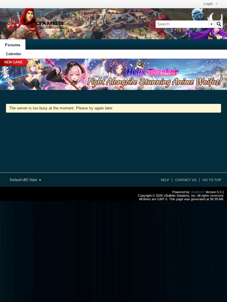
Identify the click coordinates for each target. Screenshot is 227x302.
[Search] (219, 24)
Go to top (211, 180)
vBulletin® (197, 192)
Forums (12, 44)
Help (165, 180)
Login (209, 4)
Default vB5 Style (24, 180)
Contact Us (185, 180)
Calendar (13, 54)
